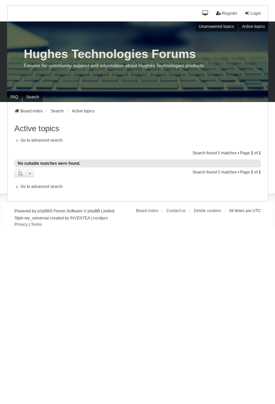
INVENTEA (80, 218)
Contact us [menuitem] (176, 210)
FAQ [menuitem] (14, 97)
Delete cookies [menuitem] (207, 210)
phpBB (43, 211)
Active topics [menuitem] (253, 26)
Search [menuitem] (32, 97)
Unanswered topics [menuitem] (216, 26)
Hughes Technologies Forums (110, 54)
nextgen (100, 218)
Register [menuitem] (229, 13)
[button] (205, 13)
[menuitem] (21, 225)
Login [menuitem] (256, 13)
